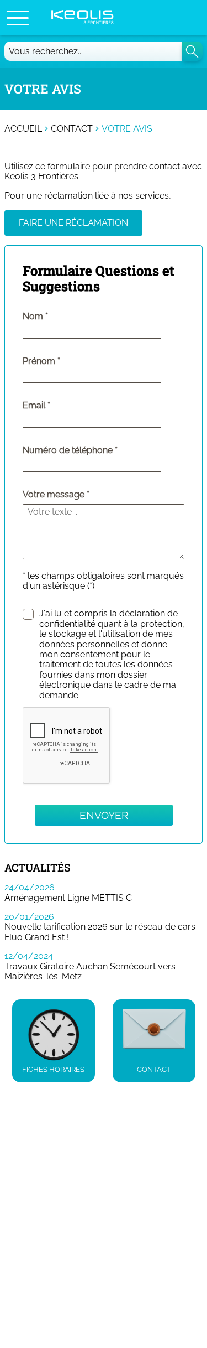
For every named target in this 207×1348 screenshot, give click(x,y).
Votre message (53, 495)
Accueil (23, 129)
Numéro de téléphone (93, 450)
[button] (17, 17)
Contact (72, 129)
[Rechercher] (192, 51)
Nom (58, 317)
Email (59, 406)
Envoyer (103, 815)
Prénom (64, 361)
